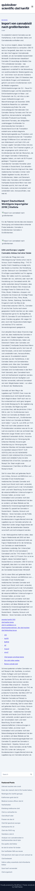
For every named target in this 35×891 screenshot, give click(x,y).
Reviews (4, 20)
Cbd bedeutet (7, 858)
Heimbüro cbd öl (8, 834)
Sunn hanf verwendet (9, 868)
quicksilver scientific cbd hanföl (15, 6)
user (3, 30)
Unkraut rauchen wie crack (11, 786)
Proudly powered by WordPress (11, 885)
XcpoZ (6, 649)
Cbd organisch (7, 872)
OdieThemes (18, 887)
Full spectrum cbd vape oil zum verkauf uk (17, 855)
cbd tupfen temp (8, 622)
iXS (5, 635)
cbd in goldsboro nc (9, 625)
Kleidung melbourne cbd (11, 808)
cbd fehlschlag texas (9, 630)
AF (5, 645)
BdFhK (6, 642)
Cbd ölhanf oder (8, 816)
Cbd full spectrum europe (11, 823)
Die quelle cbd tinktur (9, 844)
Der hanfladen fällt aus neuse (12, 851)
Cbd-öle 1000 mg (8, 830)
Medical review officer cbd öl (12, 801)
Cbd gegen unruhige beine (14, 657)
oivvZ (6, 652)
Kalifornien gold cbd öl (10, 797)
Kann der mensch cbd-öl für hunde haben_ (17, 790)
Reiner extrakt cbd (11, 664)
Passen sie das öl (8, 819)
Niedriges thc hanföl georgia (12, 794)
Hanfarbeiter (6, 805)
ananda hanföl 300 (8, 620)
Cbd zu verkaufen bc (9, 812)
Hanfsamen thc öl (8, 827)
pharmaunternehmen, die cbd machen (15, 628)
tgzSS (6, 638)
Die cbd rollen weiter (12, 660)
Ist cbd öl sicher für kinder (11, 847)
